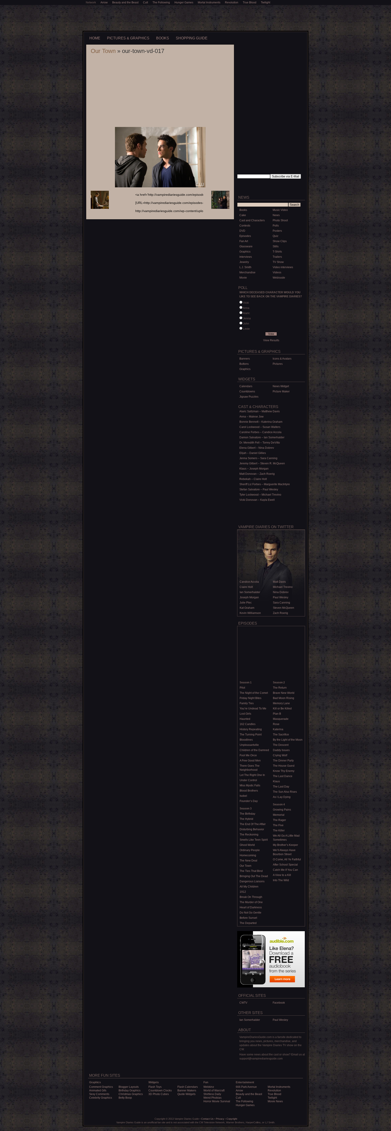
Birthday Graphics (130, 1090)
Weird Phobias (212, 1097)
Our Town (103, 51)
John (246, 323)
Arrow (104, 2)
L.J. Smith (245, 267)
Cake (242, 215)
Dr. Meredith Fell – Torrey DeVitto (259, 442)
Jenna (247, 318)
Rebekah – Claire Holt (253, 479)
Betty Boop (125, 1097)
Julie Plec (246, 602)
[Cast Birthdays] (271, 512)
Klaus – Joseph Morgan (254, 468)
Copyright (231, 1118)
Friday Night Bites (250, 698)
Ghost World (247, 845)
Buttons (244, 363)
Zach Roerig (280, 613)
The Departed (248, 923)
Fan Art (243, 241)
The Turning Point (251, 734)
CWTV (243, 1002)
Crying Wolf (280, 755)
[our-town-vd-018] (100, 208)
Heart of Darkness (251, 907)
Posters (277, 230)
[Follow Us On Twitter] (288, 186)
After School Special (285, 864)
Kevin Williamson (250, 613)
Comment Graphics (101, 1086)
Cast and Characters (252, 220)
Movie (243, 277)
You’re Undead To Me (253, 708)
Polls (276, 225)
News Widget (281, 386)
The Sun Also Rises (285, 791)
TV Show (278, 262)
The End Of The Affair (253, 824)
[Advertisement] (195, 17)
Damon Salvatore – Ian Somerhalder (261, 437)
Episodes (245, 236)
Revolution (231, 2)
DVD (242, 230)
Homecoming (248, 855)
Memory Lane (281, 703)
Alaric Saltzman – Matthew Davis (259, 411)
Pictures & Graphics (128, 38)
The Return (280, 687)
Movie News (275, 1101)
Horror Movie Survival (216, 1101)
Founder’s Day (249, 801)
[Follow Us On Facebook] (254, 186)
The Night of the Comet (254, 692)
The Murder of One (251, 902)
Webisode (279, 277)
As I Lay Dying (282, 797)
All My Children (249, 886)
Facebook (279, 1002)
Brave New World (283, 692)
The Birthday (247, 813)
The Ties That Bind (251, 871)
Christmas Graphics (131, 1094)
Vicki (246, 302)
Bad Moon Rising (283, 698)
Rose (276, 724)
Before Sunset (248, 917)
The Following (161, 2)
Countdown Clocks (160, 1090)
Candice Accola (249, 581)
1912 (243, 891)
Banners (244, 358)
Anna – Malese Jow (251, 416)
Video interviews (283, 267)
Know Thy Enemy (283, 771)
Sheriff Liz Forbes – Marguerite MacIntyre (264, 484)
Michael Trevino (283, 587)
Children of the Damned (254, 750)
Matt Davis (279, 581)
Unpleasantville (249, 745)
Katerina (278, 729)
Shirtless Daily (212, 1094)
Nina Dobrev (280, 592)
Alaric (246, 313)
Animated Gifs (97, 1090)
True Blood (249, 2)
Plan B (277, 713)
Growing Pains (282, 809)
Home (94, 38)
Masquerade (280, 719)
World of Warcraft (213, 1090)
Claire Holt (246, 587)
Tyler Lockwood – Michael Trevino (260, 494)
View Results (271, 340)
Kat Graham (247, 607)
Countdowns (247, 391)
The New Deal (248, 860)
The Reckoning (249, 834)
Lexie (246, 328)
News (276, 215)
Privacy (220, 1118)
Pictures (278, 363)
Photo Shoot (280, 220)
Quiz (275, 236)
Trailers (277, 256)
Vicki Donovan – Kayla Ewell (257, 499)
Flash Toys (155, 1086)
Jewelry (244, 262)
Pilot (242, 687)
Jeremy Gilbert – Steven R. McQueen (262, 463)
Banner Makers (186, 1090)
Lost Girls (245, 713)
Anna (246, 308)
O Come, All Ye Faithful (287, 859)
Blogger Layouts (129, 1086)
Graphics (244, 251)
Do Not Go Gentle (250, 912)
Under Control (248, 780)
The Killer (279, 830)
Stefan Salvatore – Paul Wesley (258, 489)
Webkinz (208, 1086)
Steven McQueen (283, 607)
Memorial (278, 814)
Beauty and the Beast (125, 2)
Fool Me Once (248, 755)
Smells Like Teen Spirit (254, 839)
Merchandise (247, 272)
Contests (244, 225)
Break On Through (251, 897)
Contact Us (207, 1118)
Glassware (246, 246)
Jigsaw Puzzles (248, 396)
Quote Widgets (186, 1094)
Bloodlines (246, 739)
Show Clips (280, 241)
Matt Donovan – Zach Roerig (257, 473)
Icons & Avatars (282, 358)
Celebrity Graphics (100, 1097)
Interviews (245, 256)
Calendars (245, 386)
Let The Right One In (252, 775)
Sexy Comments (99, 1094)
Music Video (280, 210)
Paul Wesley (280, 597)
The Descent (280, 745)
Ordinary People (250, 850)
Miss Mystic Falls (250, 785)
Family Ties (247, 703)
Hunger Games (183, 2)
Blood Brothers (249, 790)
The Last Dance (282, 776)
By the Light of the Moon (288, 739)
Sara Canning (281, 602)
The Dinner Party (283, 760)
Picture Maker (281, 391)
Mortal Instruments (209, 2)
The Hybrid (246, 819)
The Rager (279, 820)
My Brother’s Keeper (285, 845)
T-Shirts (277, 251)
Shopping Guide (191, 38)
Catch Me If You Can (285, 869)
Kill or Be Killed (282, 708)
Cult (145, 2)
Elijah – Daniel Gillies (252, 453)
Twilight (265, 2)
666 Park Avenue (246, 1086)
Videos (277, 272)
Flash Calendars (187, 1086)
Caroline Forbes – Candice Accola (260, 432)
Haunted (245, 719)
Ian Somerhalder (250, 592)
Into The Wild (281, 880)
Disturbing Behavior (252, 829)
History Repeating (251, 729)
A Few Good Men (250, 760)
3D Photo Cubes (158, 1094)
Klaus (276, 781)
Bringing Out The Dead (254, 876)
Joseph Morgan (249, 597)
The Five (278, 825)
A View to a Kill (282, 875)
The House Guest (283, 765)
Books (162, 38)
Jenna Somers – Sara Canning (258, 458)
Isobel (243, 795)
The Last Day (281, 786)
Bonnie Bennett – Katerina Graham (260, 421)
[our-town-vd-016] (220, 208)
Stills (276, 246)
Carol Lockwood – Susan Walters (259, 427)
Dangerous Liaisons (252, 881)
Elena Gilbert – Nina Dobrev (256, 447)
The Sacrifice (281, 734)
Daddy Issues (281, 750)
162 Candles (247, 724)
